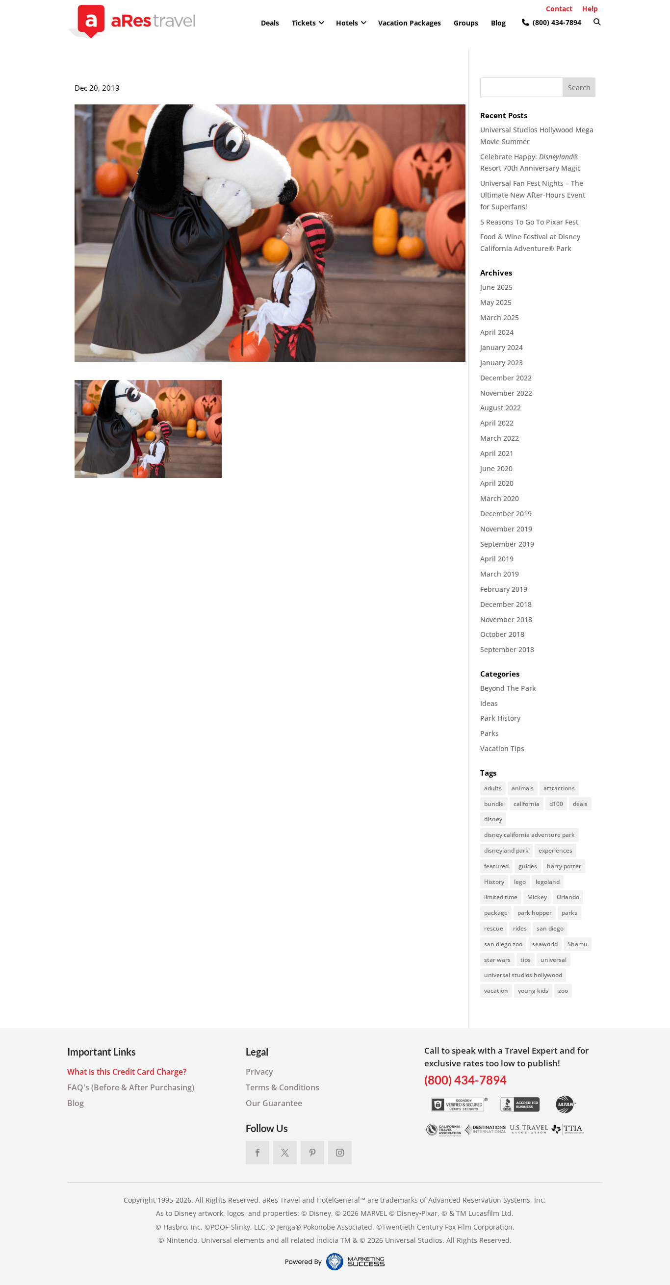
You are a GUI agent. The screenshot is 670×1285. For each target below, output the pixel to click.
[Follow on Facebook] (257, 1152)
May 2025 (496, 302)
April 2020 (497, 483)
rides (520, 928)
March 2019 (499, 574)
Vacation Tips (502, 748)
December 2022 (506, 377)
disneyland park (506, 850)
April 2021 (497, 453)
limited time (500, 897)
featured (496, 866)
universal (554, 960)
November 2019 (506, 528)
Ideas (489, 703)
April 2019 (497, 558)
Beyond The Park (508, 688)
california (527, 804)
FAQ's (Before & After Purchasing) (130, 1087)
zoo (563, 990)
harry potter (564, 866)
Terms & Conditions (282, 1087)
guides (527, 866)
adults (493, 788)
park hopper (534, 912)
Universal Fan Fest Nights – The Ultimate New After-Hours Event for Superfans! (532, 194)
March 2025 (499, 317)
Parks (489, 733)
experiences (555, 850)
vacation (496, 990)
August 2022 (500, 407)
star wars (497, 960)
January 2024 (501, 347)
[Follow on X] (285, 1152)
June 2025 (496, 287)
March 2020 (499, 498)
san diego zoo (503, 944)
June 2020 (496, 468)
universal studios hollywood (523, 975)
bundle (494, 804)
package (496, 912)
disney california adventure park (529, 835)
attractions (559, 788)
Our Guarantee (274, 1103)
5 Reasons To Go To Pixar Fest (529, 222)
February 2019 (503, 589)
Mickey (537, 897)
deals (580, 804)
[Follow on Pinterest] (312, 1152)
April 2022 (497, 423)
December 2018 (506, 604)
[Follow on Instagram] (340, 1152)
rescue (493, 928)
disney (493, 819)
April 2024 (497, 332)
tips (525, 960)
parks (569, 912)
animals (523, 788)
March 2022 (499, 438)
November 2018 (506, 619)
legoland (548, 882)
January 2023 (501, 362)
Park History (500, 718)
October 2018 (502, 634)
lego (520, 882)
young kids (533, 990)
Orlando (568, 897)
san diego (550, 928)
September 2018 (507, 649)
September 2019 (507, 544)
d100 (556, 804)
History (494, 882)
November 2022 (506, 393)
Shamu (577, 944)
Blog (75, 1103)
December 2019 (506, 513)
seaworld (545, 944)
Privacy (259, 1071)
